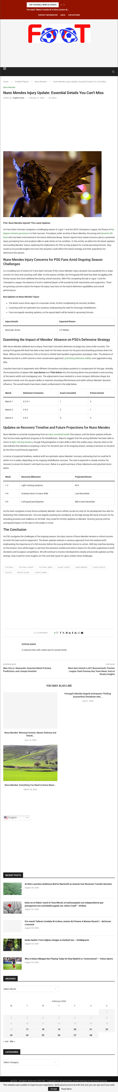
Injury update (64, 567)
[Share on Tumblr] (72, 632)
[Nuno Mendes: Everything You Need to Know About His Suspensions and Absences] (30, 763)
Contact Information (48, 15)
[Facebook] (105, 71)
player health (99, 567)
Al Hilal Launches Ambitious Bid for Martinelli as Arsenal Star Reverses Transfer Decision (68, 884)
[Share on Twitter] (63, 632)
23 (11, 1035)
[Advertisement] (59, 54)
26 (59, 1035)
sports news (41, 573)
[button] (61, 4)
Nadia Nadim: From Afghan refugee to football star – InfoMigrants (57, 940)
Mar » (12, 1041)
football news (46, 567)
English (12, 817)
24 (27, 1035)
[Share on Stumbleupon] (75, 632)
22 (107, 1029)
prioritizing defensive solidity (78, 358)
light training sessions (22, 442)
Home (5, 81)
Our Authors (74, 15)
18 (43, 1029)
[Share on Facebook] (60, 632)
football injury (26, 567)
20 (75, 1029)
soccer (8, 573)
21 (91, 1029)
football (9, 567)
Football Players (22, 81)
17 (27, 1029)
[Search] (113, 71)
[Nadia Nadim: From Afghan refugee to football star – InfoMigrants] (12, 945)
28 (91, 1035)
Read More (66, 1089)
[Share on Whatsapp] (79, 632)
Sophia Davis (29, 644)
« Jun (5, 1041)
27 (75, 1035)
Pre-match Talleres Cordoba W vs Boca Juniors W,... (48, 10)
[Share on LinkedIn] (70, 632)
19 (59, 1029)
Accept (53, 1089)
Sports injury (23, 573)
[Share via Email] (82, 632)
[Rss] (109, 71)
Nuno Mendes (41, 81)
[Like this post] (57, 632)
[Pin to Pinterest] (67, 632)
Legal (62, 15)
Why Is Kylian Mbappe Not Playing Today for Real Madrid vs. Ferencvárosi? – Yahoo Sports (69, 959)
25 (43, 1035)
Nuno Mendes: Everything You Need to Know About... (30, 785)
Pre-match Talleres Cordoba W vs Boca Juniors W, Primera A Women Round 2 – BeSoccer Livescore (68, 923)
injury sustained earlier (59, 434)
